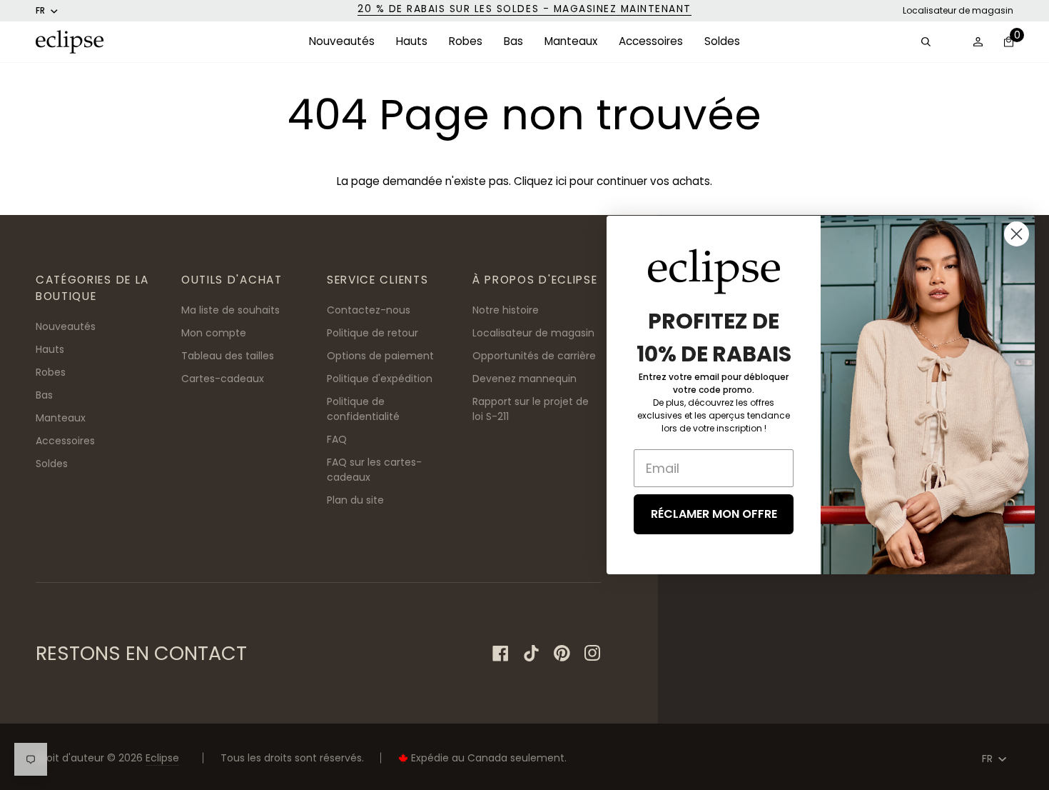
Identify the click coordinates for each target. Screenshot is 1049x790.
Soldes (52, 463)
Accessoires (65, 441)
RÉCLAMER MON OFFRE (714, 514)
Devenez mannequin (524, 378)
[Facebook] (500, 653)
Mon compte (213, 333)
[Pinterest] (562, 653)
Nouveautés (66, 326)
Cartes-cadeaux (222, 378)
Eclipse (162, 758)
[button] (341, 41)
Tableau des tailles (227, 356)
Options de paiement (380, 356)
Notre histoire (505, 310)
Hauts (50, 349)
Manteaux (61, 418)
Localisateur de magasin (958, 10)
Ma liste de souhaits (230, 310)
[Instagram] (592, 653)
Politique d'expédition (379, 378)
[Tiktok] (531, 653)
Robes (51, 372)
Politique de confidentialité (363, 409)
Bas (44, 395)
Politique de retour (372, 333)
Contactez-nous (368, 310)
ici (561, 181)
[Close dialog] (1016, 233)
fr (40, 10)
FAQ (337, 439)
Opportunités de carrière (534, 356)
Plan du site (355, 500)
